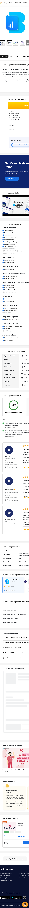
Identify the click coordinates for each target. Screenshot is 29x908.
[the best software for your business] (6, 3)
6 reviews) (16, 586)
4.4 (7, 832)
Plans (12, 832)
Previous (2, 205)
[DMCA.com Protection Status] (24, 899)
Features (18, 832)
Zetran (14, 581)
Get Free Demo (12, 178)
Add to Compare (10, 590)
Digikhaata (20, 825)
